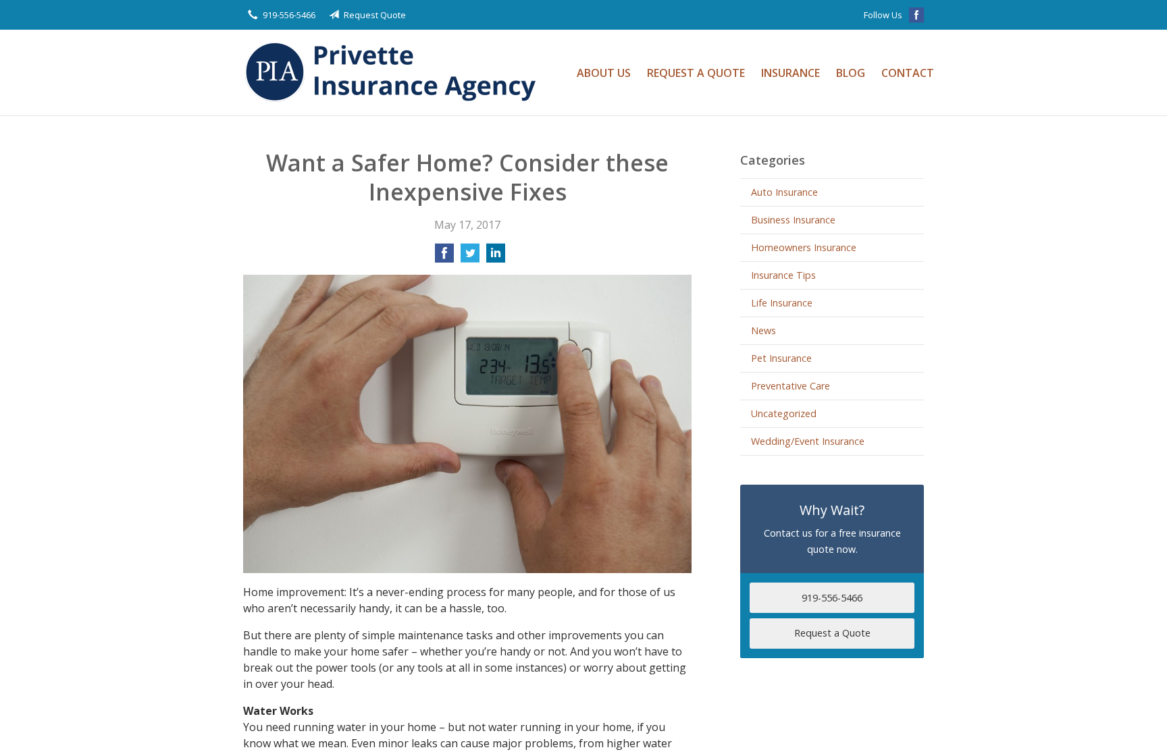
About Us (604, 72)
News (763, 330)
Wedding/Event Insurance (807, 441)
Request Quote (375, 15)
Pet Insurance (781, 358)
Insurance (790, 72)
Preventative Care (790, 385)
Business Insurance (793, 219)
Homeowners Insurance (803, 247)
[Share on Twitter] (470, 257)
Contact (907, 72)
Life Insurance (781, 302)
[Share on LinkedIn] (495, 257)
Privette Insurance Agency (395, 73)
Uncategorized (783, 413)
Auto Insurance (784, 192)
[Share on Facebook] (444, 257)
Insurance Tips (783, 275)
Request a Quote (696, 72)
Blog (850, 72)
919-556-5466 (289, 15)
